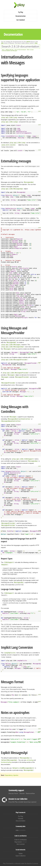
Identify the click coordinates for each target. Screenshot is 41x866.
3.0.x (36, 43)
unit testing (29, 760)
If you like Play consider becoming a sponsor (22, 802)
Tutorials (20, 818)
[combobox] (20, 46)
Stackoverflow (30, 793)
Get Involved (20, 20)
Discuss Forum (13, 793)
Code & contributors (20, 840)
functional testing (6, 762)
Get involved (20, 844)
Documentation (21, 16)
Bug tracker (21, 842)
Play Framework (20, 5)
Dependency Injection (11, 775)
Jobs (20, 830)
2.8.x (2, 43)
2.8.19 (27, 42)
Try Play (20, 12)
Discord (22, 793)
